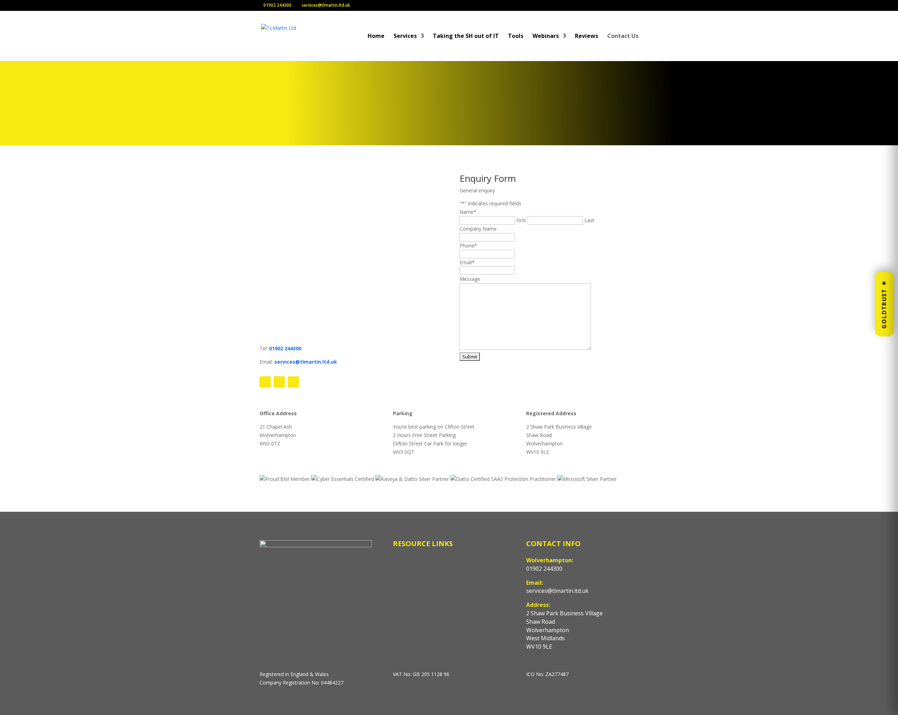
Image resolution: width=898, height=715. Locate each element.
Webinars (545, 36)
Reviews (586, 36)
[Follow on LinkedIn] (293, 382)
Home (376, 36)
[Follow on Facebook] (265, 382)
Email (467, 262)
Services (405, 36)
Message (470, 279)
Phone (468, 245)
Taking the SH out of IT (466, 36)
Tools (515, 36)
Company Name (478, 228)
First (521, 220)
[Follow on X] (279, 382)
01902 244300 (285, 348)
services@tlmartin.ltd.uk (305, 361)
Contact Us (622, 36)
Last (589, 220)
